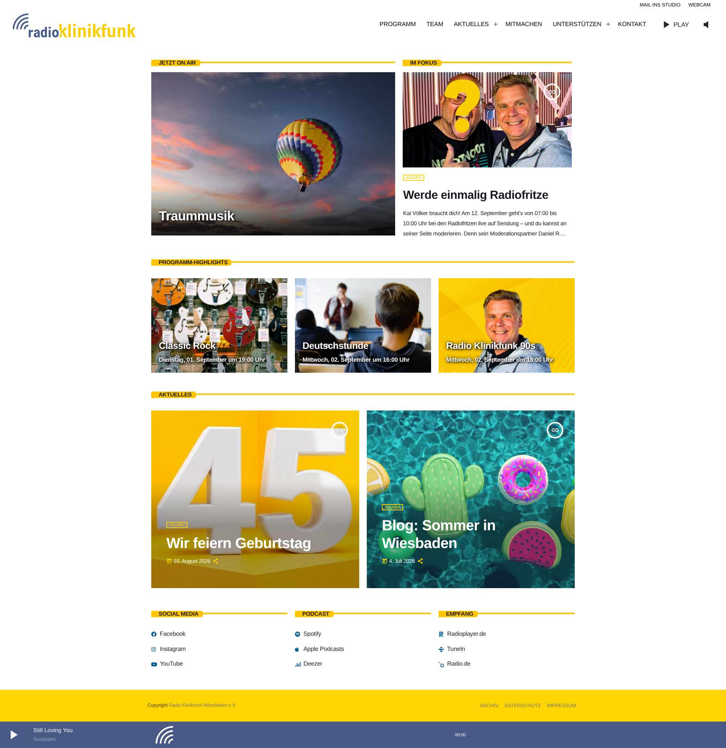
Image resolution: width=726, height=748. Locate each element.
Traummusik (196, 216)
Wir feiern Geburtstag (238, 543)
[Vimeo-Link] (91, 24)
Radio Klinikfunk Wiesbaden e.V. (202, 705)
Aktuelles (414, 177)
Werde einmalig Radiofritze (475, 194)
